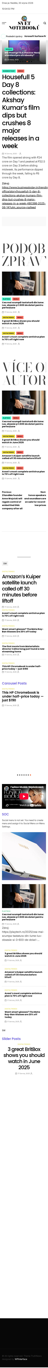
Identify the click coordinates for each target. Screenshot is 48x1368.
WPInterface (21, 1359)
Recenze (9, 49)
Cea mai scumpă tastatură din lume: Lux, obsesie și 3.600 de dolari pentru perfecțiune (23, 305)
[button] (16, 61)
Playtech (6, 299)
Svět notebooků (24, 25)
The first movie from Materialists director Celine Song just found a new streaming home (23, 649)
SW (5, 563)
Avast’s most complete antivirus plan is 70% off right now (23, 338)
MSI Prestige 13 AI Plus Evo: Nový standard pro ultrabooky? (22, 54)
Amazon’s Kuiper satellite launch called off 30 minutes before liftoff (21, 457)
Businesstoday (9, 71)
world (20, 71)
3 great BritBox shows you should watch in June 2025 (20, 322)
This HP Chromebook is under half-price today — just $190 (21, 667)
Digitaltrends (8, 317)
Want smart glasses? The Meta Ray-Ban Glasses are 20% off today (22, 630)
